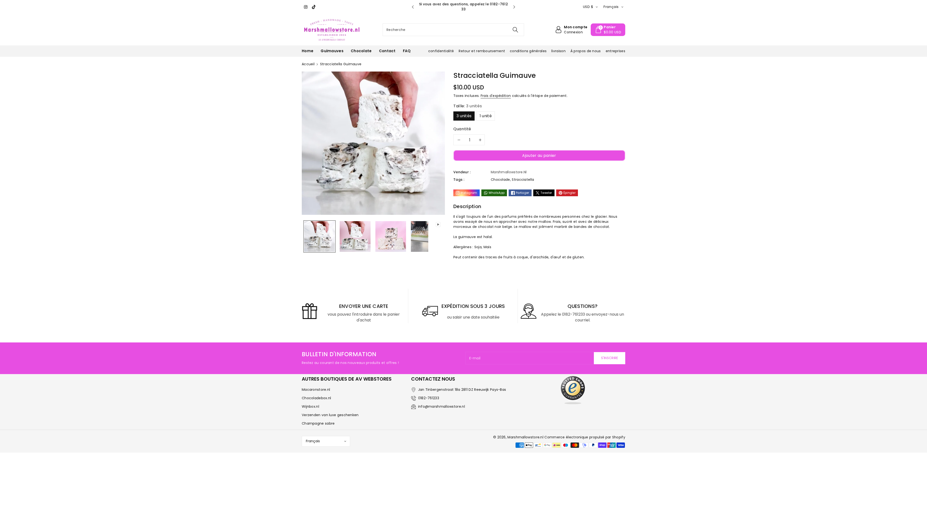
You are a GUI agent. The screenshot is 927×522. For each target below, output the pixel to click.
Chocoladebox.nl (316, 398)
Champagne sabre (318, 423)
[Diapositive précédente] (413, 7)
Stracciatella (523, 179)
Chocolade (500, 179)
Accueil (308, 64)
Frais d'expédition (496, 95)
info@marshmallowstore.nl (441, 406)
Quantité (462, 129)
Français (313, 441)
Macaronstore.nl (316, 389)
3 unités (463, 116)
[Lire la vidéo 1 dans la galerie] (419, 236)
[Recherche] (515, 30)
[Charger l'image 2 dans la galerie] (355, 236)
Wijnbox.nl (310, 406)
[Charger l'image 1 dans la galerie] (319, 236)
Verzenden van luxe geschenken (330, 415)
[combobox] (453, 30)
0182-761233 (428, 398)
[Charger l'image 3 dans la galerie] (391, 236)
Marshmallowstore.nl (525, 437)
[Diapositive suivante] (514, 7)
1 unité (486, 116)
